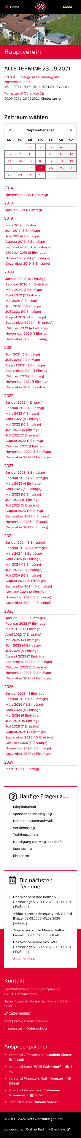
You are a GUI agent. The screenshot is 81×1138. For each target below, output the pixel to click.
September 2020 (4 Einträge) (28, 322)
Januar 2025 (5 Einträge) (25, 618)
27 (10, 175)
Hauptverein (22, 51)
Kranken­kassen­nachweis (33, 821)
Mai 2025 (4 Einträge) (22, 640)
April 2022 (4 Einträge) (23, 419)
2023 (8, 465)
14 (20, 161)
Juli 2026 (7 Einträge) (22, 726)
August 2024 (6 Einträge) (25, 581)
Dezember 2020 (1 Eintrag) (26, 339)
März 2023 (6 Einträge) (23, 483)
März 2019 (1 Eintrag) (21, 225)
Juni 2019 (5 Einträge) (22, 231)
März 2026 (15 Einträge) (24, 704)
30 (40, 175)
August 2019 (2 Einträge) (25, 241)
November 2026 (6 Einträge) (28, 748)
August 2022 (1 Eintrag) (24, 441)
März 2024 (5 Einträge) (23, 553)
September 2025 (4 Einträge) (28, 662)
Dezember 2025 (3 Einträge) (28, 678)
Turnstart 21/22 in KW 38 (24, 94)
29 (30, 175)
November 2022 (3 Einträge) (28, 452)
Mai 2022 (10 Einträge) (23, 424)
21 (20, 168)
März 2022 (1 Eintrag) (22, 413)
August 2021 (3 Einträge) (25, 365)
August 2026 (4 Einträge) (25, 732)
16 (40, 161)
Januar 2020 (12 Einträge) (25, 279)
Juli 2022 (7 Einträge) (22, 435)
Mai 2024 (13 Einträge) (23, 564)
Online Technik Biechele (45, 1129)
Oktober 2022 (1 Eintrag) (25, 446)
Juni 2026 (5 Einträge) (23, 721)
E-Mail (19, 1060)
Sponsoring (22, 849)
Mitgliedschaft (24, 807)
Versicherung (24, 828)
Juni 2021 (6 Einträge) (22, 354)
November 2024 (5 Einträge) (28, 597)
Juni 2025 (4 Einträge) (23, 645)
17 (50, 161)
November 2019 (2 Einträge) (27, 258)
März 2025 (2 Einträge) (23, 629)
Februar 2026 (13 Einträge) (26, 699)
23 (40, 168)
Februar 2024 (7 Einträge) (26, 548)
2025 (8, 611)
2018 (8, 203)
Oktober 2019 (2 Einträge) (26, 252)
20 (10, 168)
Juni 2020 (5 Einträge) (23, 306)
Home (14, 7)
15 (30, 161)
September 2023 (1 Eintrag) (27, 516)
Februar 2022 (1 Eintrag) (24, 408)
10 (50, 154)
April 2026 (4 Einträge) (23, 710)
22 (30, 168)
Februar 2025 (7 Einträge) (26, 623)
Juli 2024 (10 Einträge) (23, 575)
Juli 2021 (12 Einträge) (22, 360)
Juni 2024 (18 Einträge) (23, 570)
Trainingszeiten (25, 835)
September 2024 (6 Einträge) (28, 586)
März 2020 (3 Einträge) (23, 290)
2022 (8, 395)
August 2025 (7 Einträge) (25, 656)
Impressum (13, 1028)
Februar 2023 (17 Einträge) (26, 478)
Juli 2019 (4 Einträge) (22, 236)
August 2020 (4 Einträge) (25, 317)
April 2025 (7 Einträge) (23, 634)
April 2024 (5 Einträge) (23, 559)
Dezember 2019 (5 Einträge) (27, 263)
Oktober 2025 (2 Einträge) (26, 667)
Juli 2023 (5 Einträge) (22, 505)
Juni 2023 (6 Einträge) (23, 500)
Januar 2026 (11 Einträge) (25, 693)
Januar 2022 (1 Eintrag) (23, 402)
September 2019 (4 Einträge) (28, 247)
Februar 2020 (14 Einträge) (26, 284)
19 (71, 161)
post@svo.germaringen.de (26, 1021)
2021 (8, 347)
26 (71, 168)
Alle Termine (25, 959)
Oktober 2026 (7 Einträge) (26, 743)
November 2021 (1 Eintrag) (26, 382)
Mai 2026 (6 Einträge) (22, 715)
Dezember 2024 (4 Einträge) (28, 603)
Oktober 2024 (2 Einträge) (26, 592)
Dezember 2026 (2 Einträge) (28, 754)
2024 (9, 535)
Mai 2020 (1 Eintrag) (21, 301)
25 (61, 168)
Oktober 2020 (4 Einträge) (26, 328)
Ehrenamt (21, 856)
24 (51, 168)
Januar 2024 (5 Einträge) (25, 542)
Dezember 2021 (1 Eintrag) (26, 387)
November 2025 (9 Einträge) (28, 673)
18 (61, 161)
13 (9, 161)
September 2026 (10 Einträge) (29, 737)
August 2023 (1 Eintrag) (24, 511)
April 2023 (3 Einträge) (23, 489)
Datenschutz (36, 1028)
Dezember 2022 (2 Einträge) (28, 457)
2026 (9, 686)
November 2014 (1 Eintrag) (26, 195)
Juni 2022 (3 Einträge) (23, 430)
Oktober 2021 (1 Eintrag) (24, 376)
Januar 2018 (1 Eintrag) (23, 210)
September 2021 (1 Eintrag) (27, 371)
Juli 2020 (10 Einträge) (23, 312)
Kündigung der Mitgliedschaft (37, 842)
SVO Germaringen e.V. (45, 1119)
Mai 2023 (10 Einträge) (23, 494)
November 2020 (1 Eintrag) (27, 333)
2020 (9, 272)
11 (61, 154)
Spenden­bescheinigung (32, 814)
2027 (9, 762)
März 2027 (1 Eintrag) (22, 769)
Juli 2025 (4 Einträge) (22, 651)
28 (20, 175)
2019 (8, 218)
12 (71, 154)
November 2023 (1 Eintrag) (26, 522)
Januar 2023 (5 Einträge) (25, 472)
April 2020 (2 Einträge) (23, 295)
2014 (8, 188)
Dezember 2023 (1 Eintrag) (26, 527)
